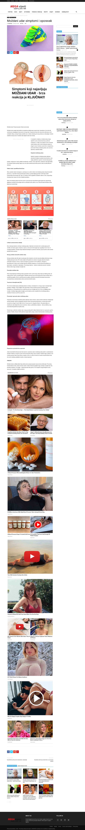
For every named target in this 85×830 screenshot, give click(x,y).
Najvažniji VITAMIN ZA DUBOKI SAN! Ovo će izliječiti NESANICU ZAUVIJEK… (46, 781)
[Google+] (61, 820)
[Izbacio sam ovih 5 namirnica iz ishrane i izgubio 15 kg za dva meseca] (14, 789)
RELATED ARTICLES (12, 765)
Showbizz (57, 12)
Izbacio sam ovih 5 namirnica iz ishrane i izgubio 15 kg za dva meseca (13, 796)
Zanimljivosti (65, 12)
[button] (76, 12)
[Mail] (68, 820)
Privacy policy (31, 0)
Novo (15, 12)
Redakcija (10, 23)
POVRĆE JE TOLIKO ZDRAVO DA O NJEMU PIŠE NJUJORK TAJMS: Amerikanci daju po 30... (67, 162)
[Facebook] (57, 820)
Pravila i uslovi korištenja (23, 0)
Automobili (27, 12)
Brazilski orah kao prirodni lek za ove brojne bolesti (43, 760)
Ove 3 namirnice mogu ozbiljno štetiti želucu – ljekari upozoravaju (66, 47)
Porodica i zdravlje (37, 12)
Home (8, 15)
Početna (8, 0)
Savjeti (51, 12)
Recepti (46, 12)
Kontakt (12, 0)
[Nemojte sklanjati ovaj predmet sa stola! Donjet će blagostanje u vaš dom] (30, 774)
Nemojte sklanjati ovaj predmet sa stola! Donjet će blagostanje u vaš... (71, 59)
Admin (63, 144)
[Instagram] (65, 820)
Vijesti (20, 12)
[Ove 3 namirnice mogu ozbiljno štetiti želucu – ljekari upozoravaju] (14, 774)
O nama (16, 0)
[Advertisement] (30, 115)
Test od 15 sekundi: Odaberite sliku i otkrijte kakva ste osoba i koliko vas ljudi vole (46, 796)
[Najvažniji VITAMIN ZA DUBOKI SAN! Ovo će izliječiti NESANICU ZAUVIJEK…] (46, 774)
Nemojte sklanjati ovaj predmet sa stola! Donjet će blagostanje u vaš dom (29, 781)
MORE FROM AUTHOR (22, 765)
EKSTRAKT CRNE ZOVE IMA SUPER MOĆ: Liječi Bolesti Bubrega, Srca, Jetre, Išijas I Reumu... (67, 131)
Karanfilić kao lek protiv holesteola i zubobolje (17, 759)
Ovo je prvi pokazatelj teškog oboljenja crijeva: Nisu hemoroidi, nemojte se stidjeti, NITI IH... (67, 119)
